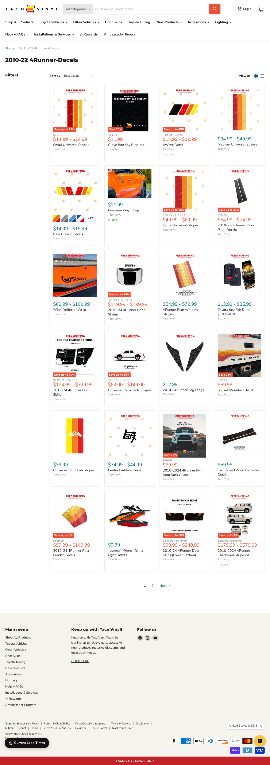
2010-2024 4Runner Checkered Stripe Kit (234, 552)
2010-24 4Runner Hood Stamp (126, 312)
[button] (135, 761)
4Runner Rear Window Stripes (180, 312)
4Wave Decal (173, 145)
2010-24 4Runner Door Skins (71, 392)
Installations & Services (53, 34)
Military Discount (15, 728)
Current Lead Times (27, 743)
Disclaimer (142, 724)
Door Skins (113, 22)
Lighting (222, 22)
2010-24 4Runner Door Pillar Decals (236, 227)
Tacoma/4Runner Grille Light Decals (125, 552)
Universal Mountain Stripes (74, 470)
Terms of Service (121, 724)
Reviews (80, 728)
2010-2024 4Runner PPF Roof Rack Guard (182, 472)
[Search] (214, 9)
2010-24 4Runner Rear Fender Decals (71, 552)
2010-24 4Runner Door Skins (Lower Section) (181, 552)
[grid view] (256, 76)
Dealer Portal (98, 728)
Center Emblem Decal (124, 470)
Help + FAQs (15, 34)
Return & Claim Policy (57, 724)
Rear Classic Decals (68, 234)
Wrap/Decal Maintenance (90, 724)
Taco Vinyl (59, 149)
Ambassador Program (121, 34)
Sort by (55, 76)
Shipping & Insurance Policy (22, 724)
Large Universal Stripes (181, 225)
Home (10, 48)
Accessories (197, 22)
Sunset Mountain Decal (235, 390)
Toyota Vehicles (52, 22)
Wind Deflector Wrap (69, 309)
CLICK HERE (80, 661)
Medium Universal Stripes (237, 144)
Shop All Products (19, 22)
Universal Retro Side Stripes (129, 390)
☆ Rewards (89, 34)
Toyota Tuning (139, 22)
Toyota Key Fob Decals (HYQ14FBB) (235, 312)
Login (247, 9)
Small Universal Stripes (71, 145)
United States (243, 726)
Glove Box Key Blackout (126, 145)
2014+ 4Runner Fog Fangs (183, 390)
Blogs (34, 728)
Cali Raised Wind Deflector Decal (238, 472)
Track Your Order (122, 728)
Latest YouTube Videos (57, 728)
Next (163, 585)
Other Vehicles (85, 22)
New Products (168, 22)
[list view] (262, 76)
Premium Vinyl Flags (124, 210)
